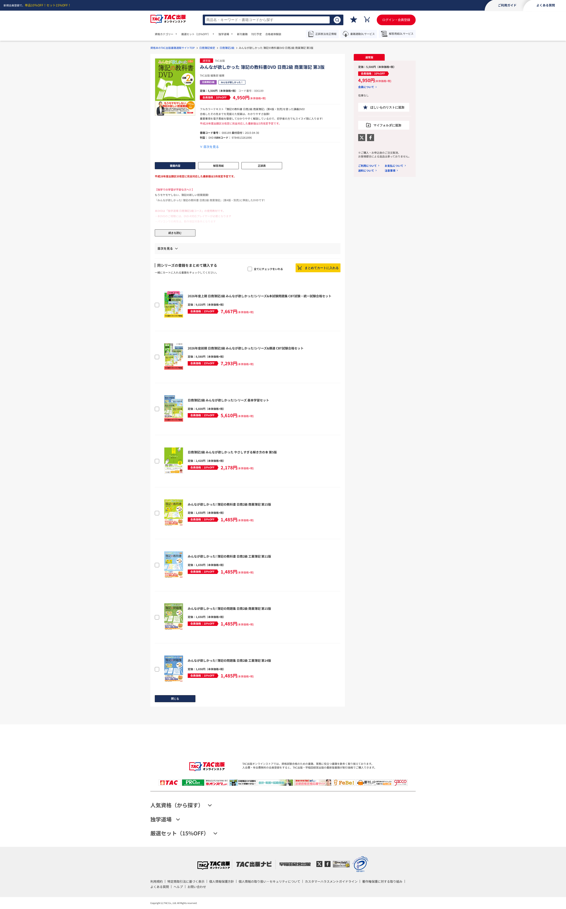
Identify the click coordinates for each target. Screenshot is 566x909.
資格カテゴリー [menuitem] (164, 34)
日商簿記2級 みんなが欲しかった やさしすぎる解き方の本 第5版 (232, 452)
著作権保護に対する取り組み (382, 881)
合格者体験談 (273, 34)
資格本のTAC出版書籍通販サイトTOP (172, 48)
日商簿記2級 (227, 48)
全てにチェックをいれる (268, 269)
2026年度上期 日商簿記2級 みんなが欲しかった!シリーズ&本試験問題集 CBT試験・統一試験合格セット (259, 296)
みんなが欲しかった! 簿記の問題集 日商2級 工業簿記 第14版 (229, 660)
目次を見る (211, 147)
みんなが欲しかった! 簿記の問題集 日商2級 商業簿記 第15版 (229, 608)
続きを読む (175, 232)
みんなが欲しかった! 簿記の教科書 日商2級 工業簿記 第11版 (229, 556)
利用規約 (156, 881)
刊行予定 (256, 34)
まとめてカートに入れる (322, 268)
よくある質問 (159, 886)
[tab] (369, 57)
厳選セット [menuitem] (195, 34)
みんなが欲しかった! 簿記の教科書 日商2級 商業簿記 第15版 (229, 504)
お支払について (394, 165)
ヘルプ (178, 886)
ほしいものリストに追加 (387, 107)
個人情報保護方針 (221, 881)
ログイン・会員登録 (396, 19)
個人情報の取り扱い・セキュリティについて (269, 881)
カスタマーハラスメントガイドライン (331, 881)
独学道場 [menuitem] (223, 34)
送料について (366, 170)
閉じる (175, 698)
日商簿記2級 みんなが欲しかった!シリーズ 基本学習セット (228, 400)
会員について (366, 87)
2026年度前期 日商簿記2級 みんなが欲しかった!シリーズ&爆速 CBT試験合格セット (246, 348)
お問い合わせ (196, 886)
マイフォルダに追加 (387, 125)
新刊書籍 (242, 34)
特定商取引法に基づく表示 (186, 881)
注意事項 (390, 170)
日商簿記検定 (207, 48)
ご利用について (367, 165)
